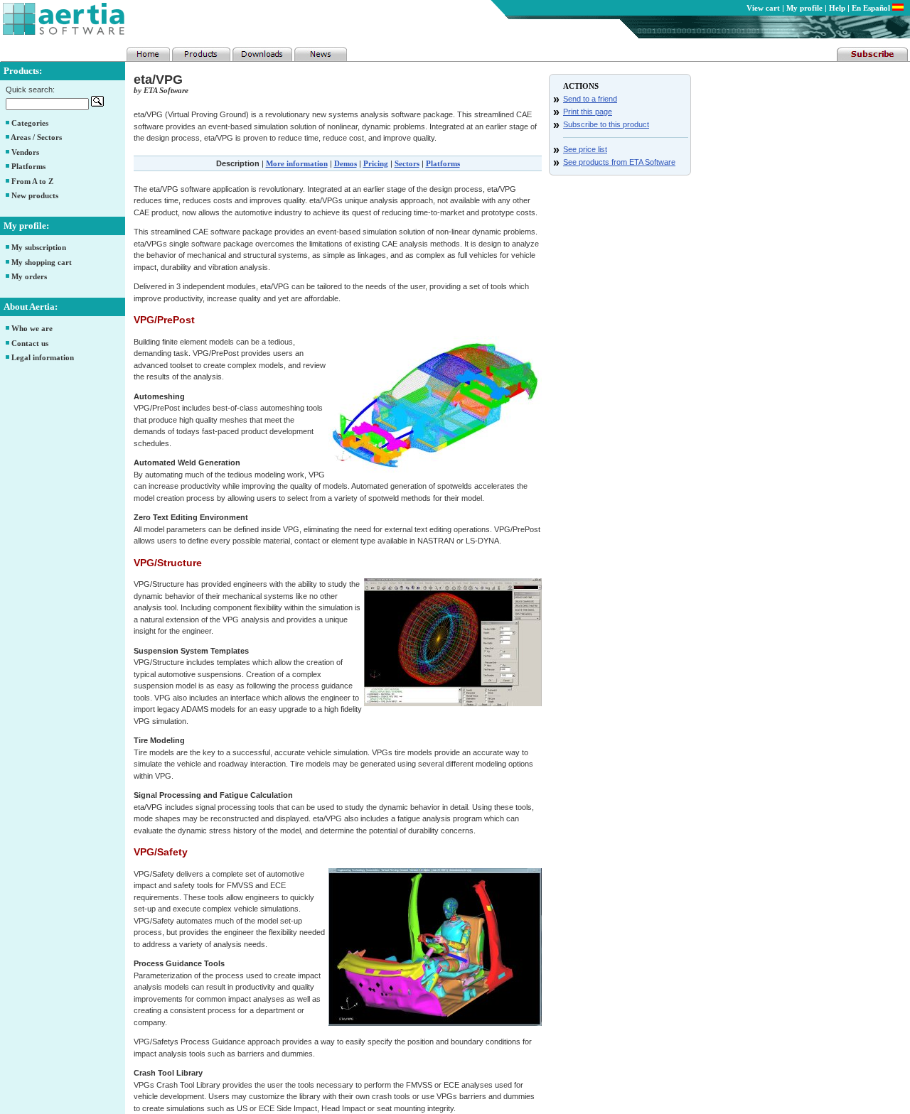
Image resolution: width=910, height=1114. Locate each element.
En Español (872, 8)
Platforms (28, 166)
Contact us (29, 343)
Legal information (42, 357)
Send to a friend (590, 98)
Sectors (407, 163)
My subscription (38, 247)
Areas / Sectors (36, 137)
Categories (29, 123)
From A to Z (32, 181)
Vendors (25, 152)
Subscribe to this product (606, 124)
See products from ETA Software (619, 162)
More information (297, 163)
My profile (804, 8)
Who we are (32, 328)
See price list (585, 149)
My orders (29, 276)
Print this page (587, 111)
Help (837, 8)
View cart (763, 8)
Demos (345, 163)
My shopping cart (41, 262)
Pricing (375, 163)
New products (34, 195)
